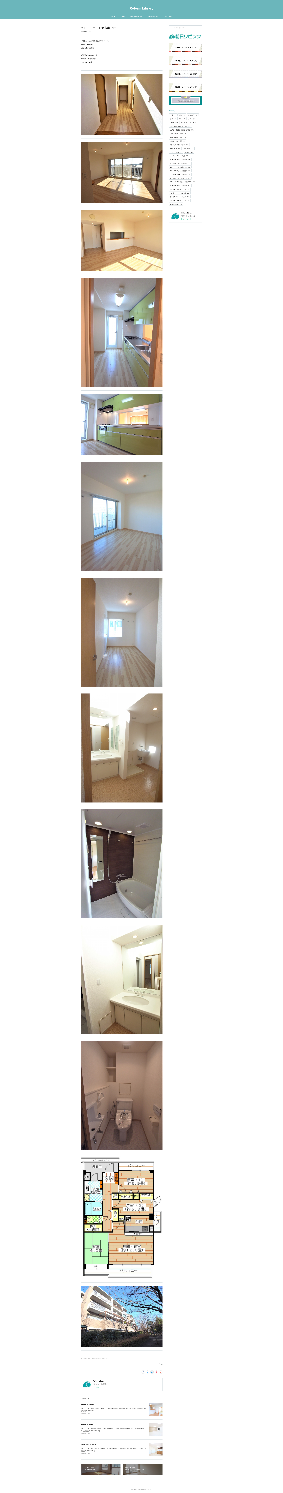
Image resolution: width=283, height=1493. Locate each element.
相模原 (174, 122)
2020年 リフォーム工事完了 (180, 163)
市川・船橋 (188, 148)
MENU (123, 16)
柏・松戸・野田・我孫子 (179, 145)
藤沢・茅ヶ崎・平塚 (178, 137)
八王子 (191, 119)
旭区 (184, 122)
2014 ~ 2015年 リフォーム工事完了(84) (98, 1358)
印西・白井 (175, 148)
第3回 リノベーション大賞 (179, 193)
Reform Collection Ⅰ (153, 16)
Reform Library (141, 8)
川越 (185, 156)
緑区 (193, 122)
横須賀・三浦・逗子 (177, 141)
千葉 (173, 115)
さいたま (174, 156)
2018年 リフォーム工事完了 (180, 171)
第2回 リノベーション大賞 (179, 197)
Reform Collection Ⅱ (136, 16)
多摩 (173, 119)
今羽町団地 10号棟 (87, 1404)
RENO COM (168, 16)
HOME (113, 16)
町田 (182, 119)
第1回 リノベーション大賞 (179, 200)
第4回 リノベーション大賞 (179, 189)
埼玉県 (189, 152)
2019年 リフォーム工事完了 (180, 167)
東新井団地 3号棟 (87, 1424)
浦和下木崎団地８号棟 (88, 1444)
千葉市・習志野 (176, 152)
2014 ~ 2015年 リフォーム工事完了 (182, 182)
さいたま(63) (84, 1358)
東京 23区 (192, 115)
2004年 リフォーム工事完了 (180, 186)
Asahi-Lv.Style (176, 204)
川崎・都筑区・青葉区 (178, 134)
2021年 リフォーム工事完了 (180, 160)
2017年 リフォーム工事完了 (180, 174)
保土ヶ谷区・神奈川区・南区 (180, 126)
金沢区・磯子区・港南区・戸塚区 (182, 130)
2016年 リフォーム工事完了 (180, 178)
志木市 (182, 115)
